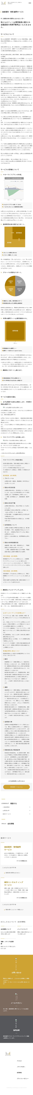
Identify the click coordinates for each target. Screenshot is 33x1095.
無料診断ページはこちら (16, 787)
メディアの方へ (21, 1066)
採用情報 (19, 1072)
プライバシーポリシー (23, 1078)
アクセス (19, 1060)
